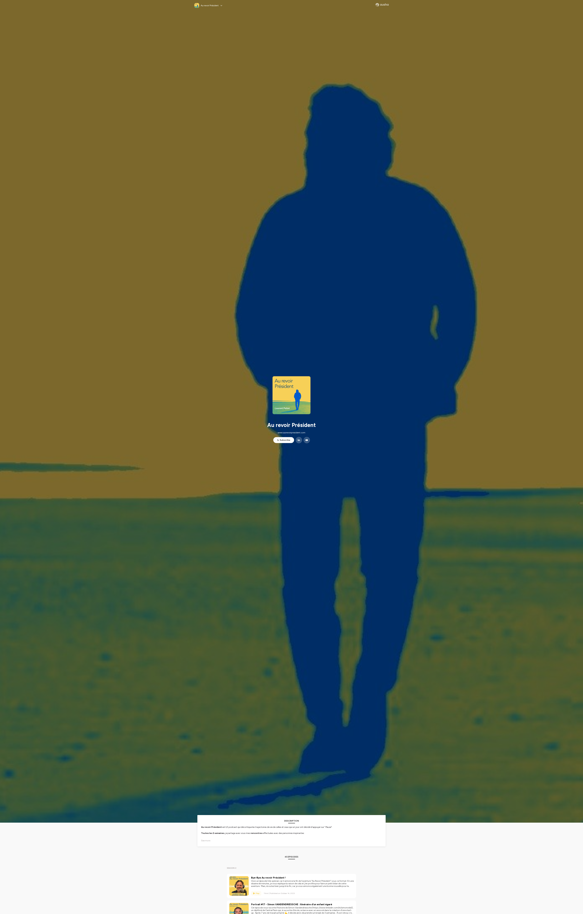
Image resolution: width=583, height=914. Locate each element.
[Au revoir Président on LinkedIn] (299, 440)
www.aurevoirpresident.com (291, 432)
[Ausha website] (382, 5)
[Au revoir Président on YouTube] (307, 440)
